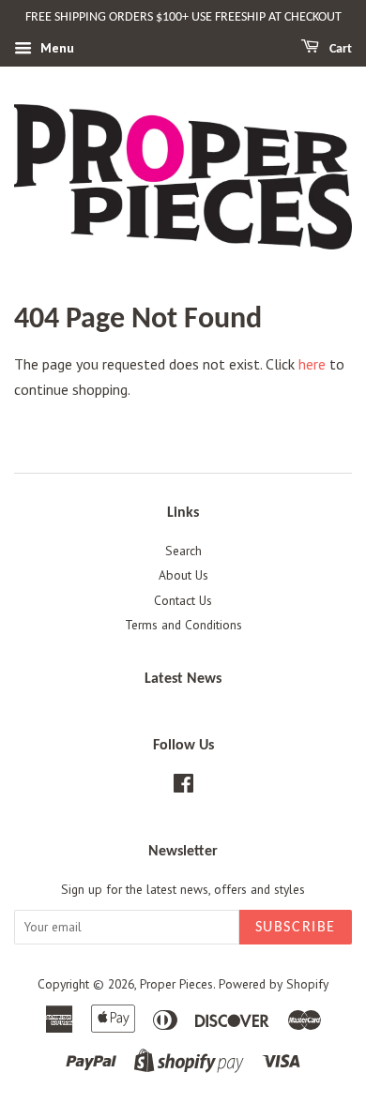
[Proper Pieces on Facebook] (183, 786)
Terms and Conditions (183, 624)
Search (183, 550)
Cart (339, 49)
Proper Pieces (176, 983)
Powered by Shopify (273, 983)
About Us (183, 575)
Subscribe (295, 927)
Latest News (183, 679)
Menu (55, 47)
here (312, 364)
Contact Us (183, 600)
